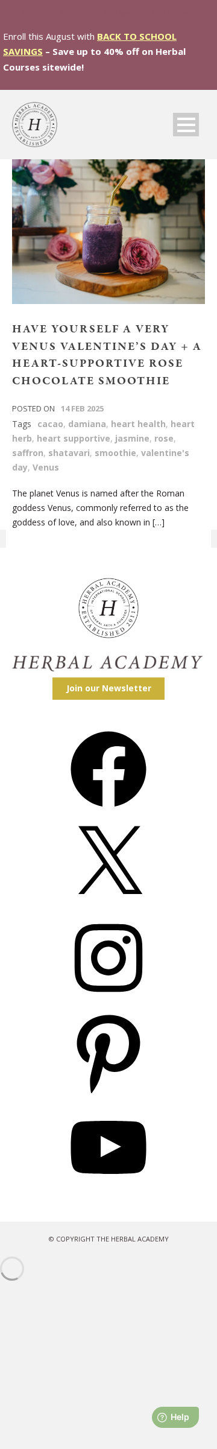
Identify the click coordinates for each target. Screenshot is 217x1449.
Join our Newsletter (108, 688)
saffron (27, 452)
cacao (50, 424)
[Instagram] (108, 1000)
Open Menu (186, 124)
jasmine (132, 438)
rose (164, 438)
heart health (138, 424)
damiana (87, 424)
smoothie (115, 452)
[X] (108, 906)
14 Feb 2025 (82, 408)
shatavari (69, 452)
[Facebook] (108, 811)
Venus (46, 467)
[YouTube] (108, 1189)
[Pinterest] (108, 1094)
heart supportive (73, 438)
